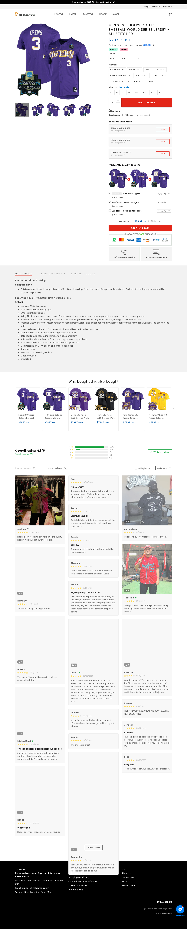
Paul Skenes (141, 76)
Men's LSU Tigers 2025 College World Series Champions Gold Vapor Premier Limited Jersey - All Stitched (106, 417)
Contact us (155, 6)
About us (126, 905)
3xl (144, 92)
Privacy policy (75, 921)
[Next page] (89, 61)
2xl (136, 92)
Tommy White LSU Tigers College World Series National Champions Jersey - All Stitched (158, 417)
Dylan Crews (117, 70)
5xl (161, 92)
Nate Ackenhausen (120, 76)
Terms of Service (77, 917)
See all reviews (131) (24, 454)
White (125, 59)
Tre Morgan (116, 81)
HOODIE (103, 14)
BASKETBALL (88, 14)
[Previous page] (17, 61)
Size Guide (123, 87)
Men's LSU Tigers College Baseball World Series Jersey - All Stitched (132, 193)
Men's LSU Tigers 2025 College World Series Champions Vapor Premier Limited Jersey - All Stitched (80, 417)
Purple (113, 59)
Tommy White (160, 76)
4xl (153, 92)
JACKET (115, 14)
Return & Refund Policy (80, 905)
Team (150, 81)
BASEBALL (73, 14)
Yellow (136, 59)
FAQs (146, 6)
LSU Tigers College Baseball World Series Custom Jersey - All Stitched (127, 210)
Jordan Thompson (155, 70)
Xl (129, 92)
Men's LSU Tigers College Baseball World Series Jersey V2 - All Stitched (127, 202)
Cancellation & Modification (83, 913)
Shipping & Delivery (78, 909)
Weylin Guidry (135, 81)
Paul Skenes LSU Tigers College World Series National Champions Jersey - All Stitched (132, 417)
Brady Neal (135, 70)
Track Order (167, 6)
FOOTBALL (59, 14)
